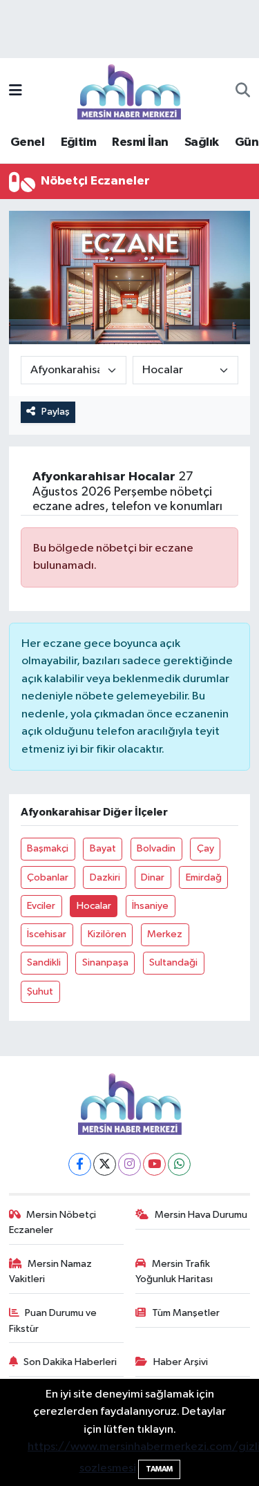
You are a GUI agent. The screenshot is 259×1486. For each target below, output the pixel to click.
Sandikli (44, 962)
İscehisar (46, 934)
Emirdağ (204, 877)
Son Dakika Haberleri (70, 1362)
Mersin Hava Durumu (201, 1215)
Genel (27, 142)
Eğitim (78, 142)
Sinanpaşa (105, 962)
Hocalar (94, 906)
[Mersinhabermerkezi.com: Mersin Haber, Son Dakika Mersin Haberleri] (129, 90)
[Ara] (243, 92)
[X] (104, 1164)
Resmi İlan (140, 142)
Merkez (164, 934)
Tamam (159, 1469)
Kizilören (107, 934)
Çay (205, 848)
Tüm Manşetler (186, 1313)
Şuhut (40, 991)
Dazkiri (105, 877)
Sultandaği (173, 962)
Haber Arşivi (180, 1362)
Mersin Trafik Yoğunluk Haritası (174, 1271)
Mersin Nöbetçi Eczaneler (53, 1222)
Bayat (103, 848)
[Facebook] (79, 1164)
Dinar (152, 877)
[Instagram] (129, 1164)
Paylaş (55, 411)
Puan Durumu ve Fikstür (53, 1320)
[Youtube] (154, 1164)
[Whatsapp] (179, 1164)
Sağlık (201, 142)
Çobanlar (47, 877)
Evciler (41, 906)
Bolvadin (156, 848)
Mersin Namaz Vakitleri (51, 1271)
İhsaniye (150, 906)
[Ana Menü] (15, 91)
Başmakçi (47, 848)
